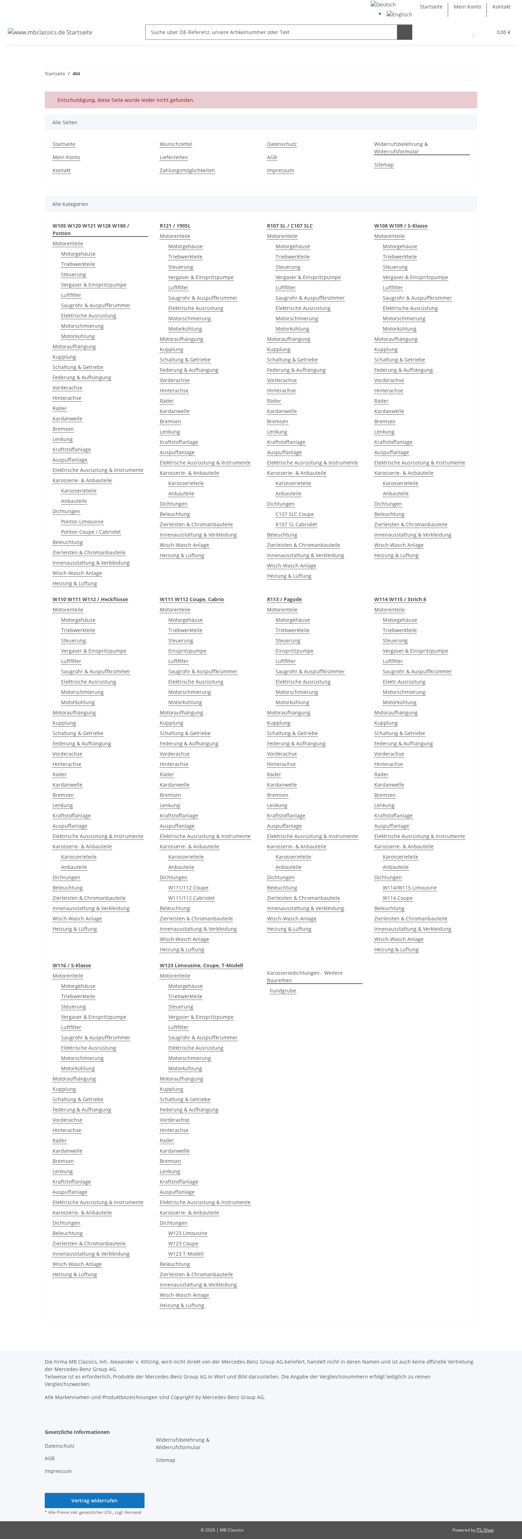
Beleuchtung (68, 542)
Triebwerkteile (78, 264)
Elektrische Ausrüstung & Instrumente (98, 470)
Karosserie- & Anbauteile (82, 480)
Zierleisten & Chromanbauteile (89, 552)
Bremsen (63, 428)
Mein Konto (467, 6)
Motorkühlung (78, 336)
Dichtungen (66, 511)
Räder (60, 408)
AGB (272, 157)
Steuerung (73, 274)
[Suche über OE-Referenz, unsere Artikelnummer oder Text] (404, 32)
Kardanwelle (67, 418)
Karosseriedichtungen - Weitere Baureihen (305, 976)
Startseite (431, 6)
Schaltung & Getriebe (78, 367)
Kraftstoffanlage (72, 449)
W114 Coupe (398, 897)
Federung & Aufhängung (82, 377)
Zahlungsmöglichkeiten (187, 170)
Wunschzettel (176, 144)
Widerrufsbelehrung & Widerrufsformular (401, 148)
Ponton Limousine (82, 521)
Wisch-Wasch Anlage (77, 573)
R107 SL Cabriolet (296, 524)
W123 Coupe (183, 1243)
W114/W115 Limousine (410, 887)
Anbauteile (74, 500)
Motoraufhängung (74, 346)
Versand (133, 1512)
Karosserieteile (79, 490)
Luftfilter (71, 295)
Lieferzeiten (174, 157)
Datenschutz (282, 144)
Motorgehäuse (78, 253)
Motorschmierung (82, 325)
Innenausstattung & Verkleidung (91, 562)
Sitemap (384, 164)
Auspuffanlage (70, 459)
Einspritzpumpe (187, 650)
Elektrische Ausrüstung (88, 315)
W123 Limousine (187, 1233)
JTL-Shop (485, 1530)
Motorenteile (68, 243)
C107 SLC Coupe (295, 514)
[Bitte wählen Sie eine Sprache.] (383, 3)
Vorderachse (67, 387)
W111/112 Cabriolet (191, 897)
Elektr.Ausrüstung (404, 681)
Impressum (280, 170)
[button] (459, 32)
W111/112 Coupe (188, 887)
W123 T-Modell (186, 1253)
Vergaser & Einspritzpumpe (93, 284)
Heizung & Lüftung (75, 583)
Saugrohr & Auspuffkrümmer (95, 305)
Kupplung (64, 356)
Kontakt (502, 6)
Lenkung (63, 439)
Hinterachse (67, 398)
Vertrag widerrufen (94, 1500)
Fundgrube (283, 990)
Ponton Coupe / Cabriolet (91, 531)
